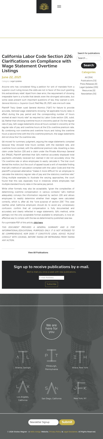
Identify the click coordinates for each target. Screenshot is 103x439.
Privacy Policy (55, 432)
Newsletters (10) (88, 94)
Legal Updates (16, 81)
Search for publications (89, 53)
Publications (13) (88, 81)
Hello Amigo (35, 432)
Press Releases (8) (88, 84)
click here (38, 223)
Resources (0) (88, 91)
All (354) (89, 78)
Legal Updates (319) (89, 87)
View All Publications (38, 253)
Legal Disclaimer (70, 432)
